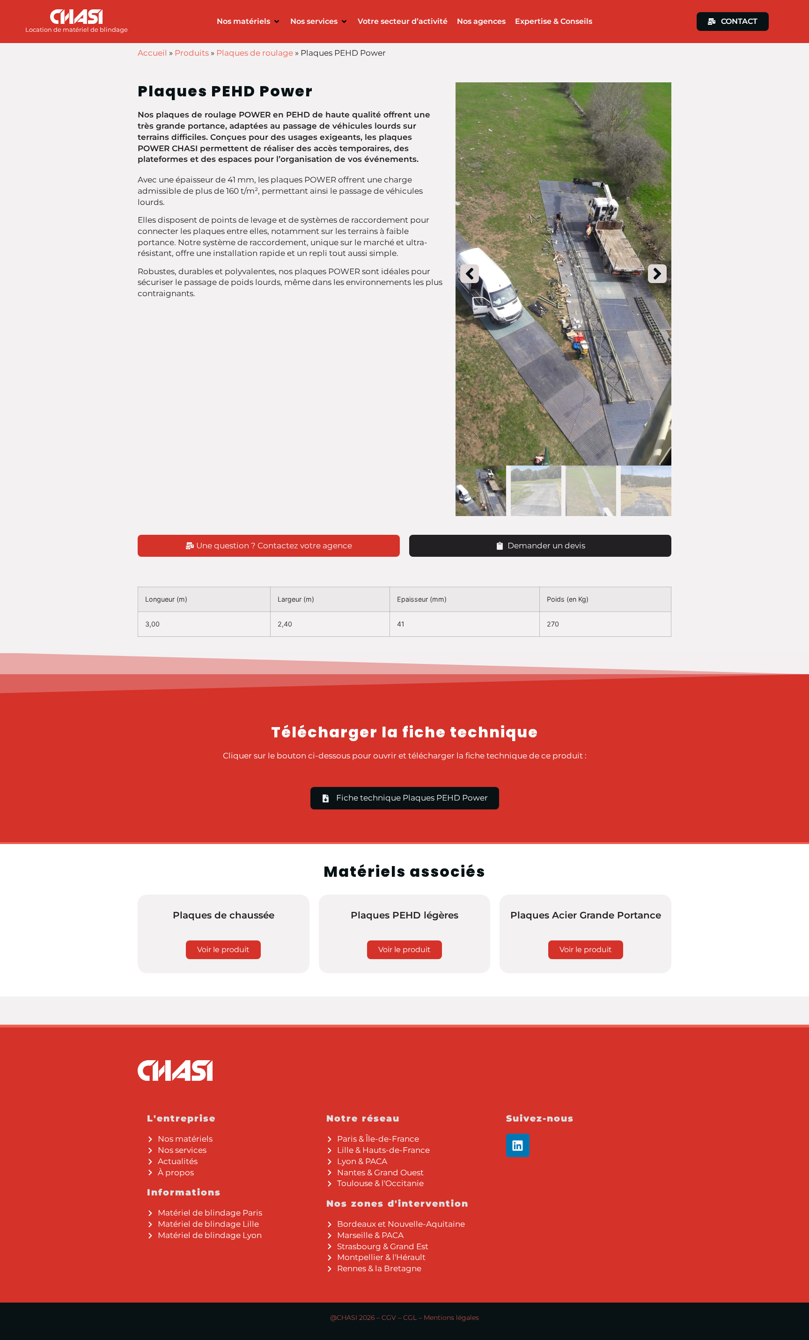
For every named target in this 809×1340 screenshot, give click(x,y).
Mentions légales (451, 1317)
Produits (192, 53)
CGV (389, 1317)
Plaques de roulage (254, 53)
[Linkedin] (518, 1145)
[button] (249, 21)
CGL (410, 1317)
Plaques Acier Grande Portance (585, 915)
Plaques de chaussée (223, 915)
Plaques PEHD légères (404, 915)
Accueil (152, 53)
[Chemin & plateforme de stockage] (563, 274)
